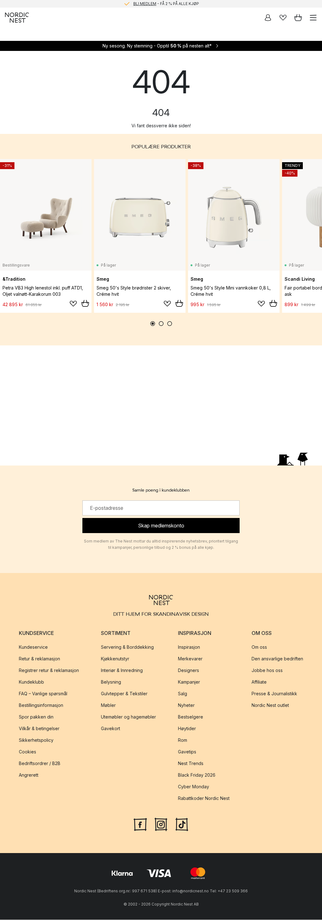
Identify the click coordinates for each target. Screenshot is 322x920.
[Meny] (313, 17)
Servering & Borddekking (127, 647)
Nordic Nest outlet (270, 705)
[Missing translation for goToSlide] (161, 323)
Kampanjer (189, 682)
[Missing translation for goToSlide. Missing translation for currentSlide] (152, 323)
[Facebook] (140, 824)
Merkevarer (190, 658)
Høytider (187, 728)
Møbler (108, 705)
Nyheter (186, 705)
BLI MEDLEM (144, 3)
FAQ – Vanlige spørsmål (43, 693)
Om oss (259, 647)
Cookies (27, 751)
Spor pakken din (36, 716)
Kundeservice (33, 647)
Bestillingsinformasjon (41, 705)
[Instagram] (161, 824)
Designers (188, 670)
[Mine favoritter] (283, 17)
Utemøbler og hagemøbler (128, 716)
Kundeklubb (31, 682)
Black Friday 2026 (196, 775)
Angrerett (28, 775)
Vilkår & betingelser (39, 728)
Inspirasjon (189, 647)
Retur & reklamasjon (39, 658)
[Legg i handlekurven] (85, 303)
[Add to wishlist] (73, 304)
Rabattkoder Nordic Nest (204, 798)
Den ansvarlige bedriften (277, 658)
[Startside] (17, 18)
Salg (182, 693)
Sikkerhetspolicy (36, 740)
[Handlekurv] (298, 17)
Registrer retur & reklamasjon (49, 670)
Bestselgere (190, 716)
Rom (182, 740)
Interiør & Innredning (122, 670)
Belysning (111, 682)
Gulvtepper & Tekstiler (124, 693)
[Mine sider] (267, 17)
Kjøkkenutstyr (115, 658)
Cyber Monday (193, 786)
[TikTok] (181, 824)
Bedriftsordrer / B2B (39, 763)
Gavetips (187, 751)
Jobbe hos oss (267, 670)
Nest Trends (190, 763)
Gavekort (110, 728)
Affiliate (259, 682)
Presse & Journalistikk (274, 693)
